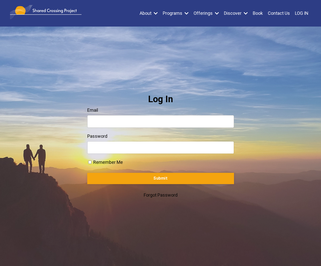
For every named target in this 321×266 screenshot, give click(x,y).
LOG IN (301, 13)
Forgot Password (161, 195)
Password (97, 136)
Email (92, 110)
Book (258, 13)
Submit (160, 178)
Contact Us (279, 13)
